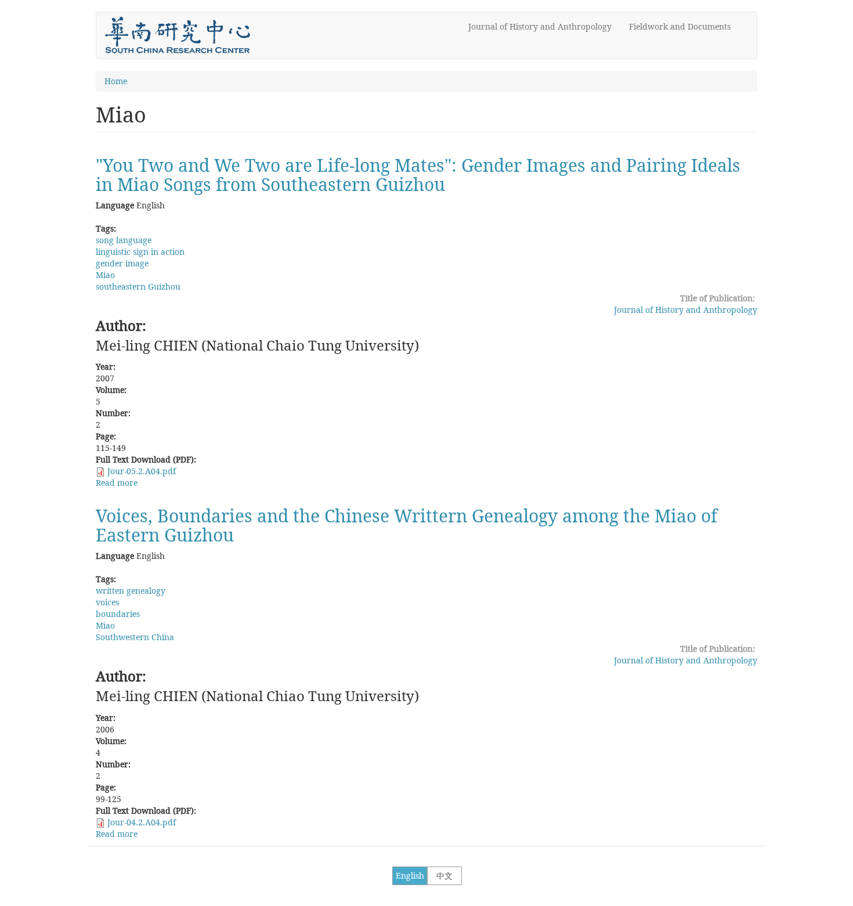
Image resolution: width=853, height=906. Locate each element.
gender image (122, 263)
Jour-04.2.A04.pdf (141, 822)
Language (115, 205)
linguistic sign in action (140, 251)
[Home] (182, 35)
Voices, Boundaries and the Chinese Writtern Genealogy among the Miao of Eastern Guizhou (406, 525)
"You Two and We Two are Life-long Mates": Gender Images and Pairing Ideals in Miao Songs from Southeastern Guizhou (418, 174)
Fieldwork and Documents (680, 26)
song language (123, 240)
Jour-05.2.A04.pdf (141, 471)
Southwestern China (135, 636)
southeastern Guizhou (138, 286)
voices (107, 602)
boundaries (118, 613)
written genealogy (130, 590)
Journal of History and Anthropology (540, 26)
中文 (444, 875)
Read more (117, 482)
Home (115, 80)
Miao (105, 274)
